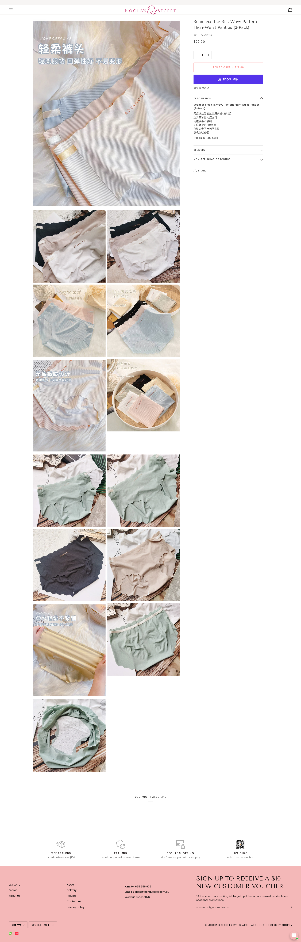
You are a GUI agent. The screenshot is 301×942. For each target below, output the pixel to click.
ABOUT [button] (71, 884)
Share (202, 170)
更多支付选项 (201, 88)
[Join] (289, 907)
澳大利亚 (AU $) (41, 925)
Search (13, 890)
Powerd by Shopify (279, 925)
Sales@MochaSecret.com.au (151, 892)
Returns (71, 896)
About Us (14, 896)
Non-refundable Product (212, 159)
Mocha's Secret (219, 925)
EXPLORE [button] (14, 884)
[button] (152, 884)
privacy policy (75, 907)
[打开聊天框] (294, 935)
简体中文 (17, 925)
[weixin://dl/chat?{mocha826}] (10, 933)
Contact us (74, 901)
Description (202, 98)
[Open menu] (14, 9)
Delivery (199, 150)
